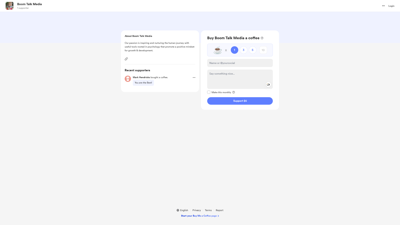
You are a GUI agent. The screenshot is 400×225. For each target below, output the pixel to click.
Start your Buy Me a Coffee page (199, 215)
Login (391, 6)
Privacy (196, 210)
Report (219, 210)
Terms (208, 210)
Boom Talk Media (29, 4)
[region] (240, 70)
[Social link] (126, 58)
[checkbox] (219, 92)
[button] (383, 5)
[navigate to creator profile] (9, 6)
